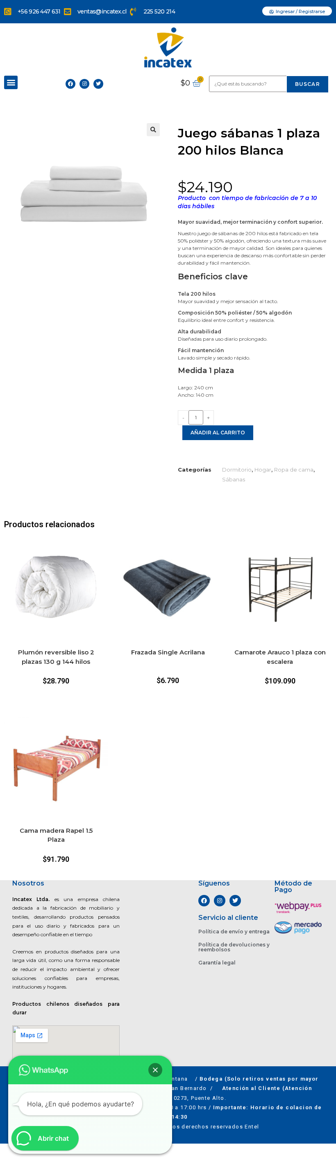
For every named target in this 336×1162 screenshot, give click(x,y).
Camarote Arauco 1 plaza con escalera (280, 656)
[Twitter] (98, 84)
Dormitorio (237, 469)
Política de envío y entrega (234, 931)
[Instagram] (84, 84)
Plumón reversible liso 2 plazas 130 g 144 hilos (56, 656)
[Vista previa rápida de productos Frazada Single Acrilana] (216, 550)
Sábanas (233, 479)
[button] (11, 82)
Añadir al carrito (218, 432)
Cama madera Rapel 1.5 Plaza (56, 835)
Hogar (262, 469)
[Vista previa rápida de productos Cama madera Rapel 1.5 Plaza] (103, 728)
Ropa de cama (293, 469)
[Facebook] (70, 84)
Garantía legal (217, 963)
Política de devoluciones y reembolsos (234, 947)
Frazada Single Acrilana (168, 652)
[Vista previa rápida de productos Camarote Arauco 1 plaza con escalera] (328, 550)
